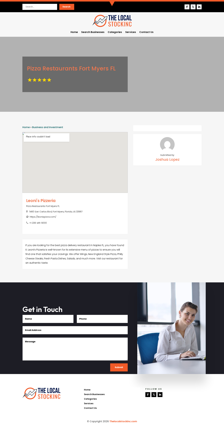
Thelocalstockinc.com (123, 421)
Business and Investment (47, 127)
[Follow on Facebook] (187, 6)
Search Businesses (92, 32)
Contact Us (146, 32)
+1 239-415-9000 (38, 222)
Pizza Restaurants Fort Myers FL (43, 206)
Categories (115, 32)
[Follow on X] (193, 6)
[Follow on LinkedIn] (199, 6)
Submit (119, 367)
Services (130, 32)
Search (66, 6)
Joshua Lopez (167, 159)
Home (74, 32)
